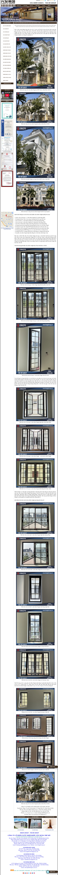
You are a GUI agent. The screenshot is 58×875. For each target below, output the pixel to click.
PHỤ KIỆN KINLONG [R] (7, 59)
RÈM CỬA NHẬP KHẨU (7, 71)
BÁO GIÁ (31, 5)
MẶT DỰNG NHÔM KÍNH (7, 65)
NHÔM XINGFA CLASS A (7, 74)
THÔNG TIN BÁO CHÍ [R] (7, 77)
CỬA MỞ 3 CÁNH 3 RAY (7, 47)
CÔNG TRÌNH (37, 5)
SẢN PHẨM (25, 5)
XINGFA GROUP (5, 80)
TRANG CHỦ (19, 5)
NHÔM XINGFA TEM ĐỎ (7, 50)
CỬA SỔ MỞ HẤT (6, 28)
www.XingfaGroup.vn (29, 812)
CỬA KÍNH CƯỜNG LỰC (7, 68)
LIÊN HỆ (49, 5)
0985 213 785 (52, 0)
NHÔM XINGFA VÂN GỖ (7, 53)
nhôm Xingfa (34, 29)
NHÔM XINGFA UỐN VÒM (7, 56)
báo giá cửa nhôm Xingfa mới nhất (39, 685)
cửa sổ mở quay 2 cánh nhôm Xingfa (31, 488)
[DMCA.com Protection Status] (12, 870)
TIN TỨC (43, 5)
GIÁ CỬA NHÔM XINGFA (7, 25)
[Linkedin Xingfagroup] (32, 873)
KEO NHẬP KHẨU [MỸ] (7, 62)
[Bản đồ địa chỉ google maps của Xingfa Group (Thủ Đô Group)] (7, 226)
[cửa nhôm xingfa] (29, 14)
